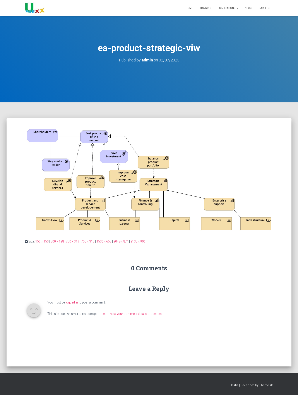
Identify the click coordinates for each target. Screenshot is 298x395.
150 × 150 (42, 241)
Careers (264, 8)
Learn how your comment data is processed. (132, 313)
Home (189, 8)
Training (205, 8)
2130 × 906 (138, 241)
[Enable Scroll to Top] (289, 386)
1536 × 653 (103, 241)
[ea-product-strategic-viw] (149, 179)
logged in (71, 302)
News (248, 8)
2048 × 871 (120, 241)
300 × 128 (57, 241)
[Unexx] (34, 7)
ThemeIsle (266, 385)
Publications (227, 8)
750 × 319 (72, 241)
